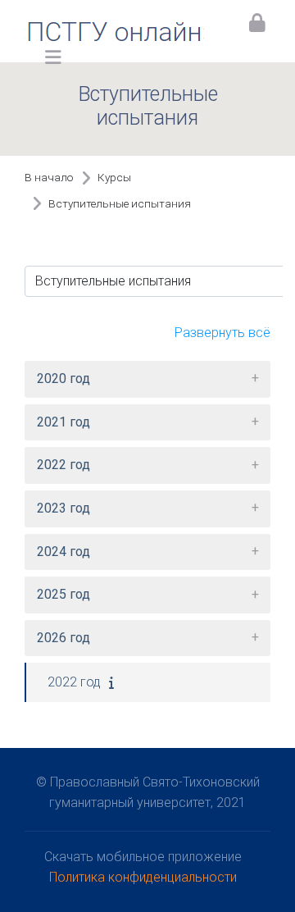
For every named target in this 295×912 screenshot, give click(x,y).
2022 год (63, 464)
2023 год (63, 508)
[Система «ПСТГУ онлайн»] (114, 31)
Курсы (114, 178)
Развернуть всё (222, 332)
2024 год (63, 551)
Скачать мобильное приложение (143, 856)
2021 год (63, 422)
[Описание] (115, 683)
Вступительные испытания (119, 204)
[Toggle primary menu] (53, 56)
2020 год (63, 378)
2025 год (63, 594)
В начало (49, 178)
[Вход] (257, 23)
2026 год (63, 637)
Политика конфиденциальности (143, 877)
